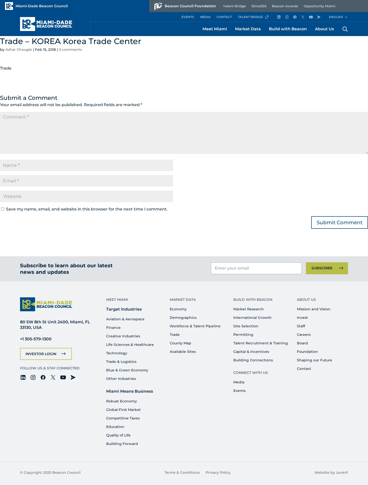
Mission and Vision (313, 309)
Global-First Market (123, 409)
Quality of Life (118, 435)
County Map (180, 343)
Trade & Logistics (121, 361)
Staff (301, 326)
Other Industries (121, 378)
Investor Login (41, 354)
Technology (116, 353)
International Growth (252, 317)
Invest (302, 317)
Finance (113, 327)
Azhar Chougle (19, 49)
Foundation (307, 351)
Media (238, 382)
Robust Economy (121, 401)
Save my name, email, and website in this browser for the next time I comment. (87, 209)
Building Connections (253, 360)
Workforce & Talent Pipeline (195, 326)
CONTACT (224, 17)
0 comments (70, 49)
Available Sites (183, 351)
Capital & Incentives (251, 351)
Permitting (243, 334)
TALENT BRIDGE (250, 17)
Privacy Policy (218, 472)
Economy (178, 309)
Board (302, 343)
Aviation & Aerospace (125, 319)
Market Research (248, 309)
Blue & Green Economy (127, 370)
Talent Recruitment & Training (260, 343)
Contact (304, 368)
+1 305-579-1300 (36, 339)
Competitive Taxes (123, 418)
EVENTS (187, 17)
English (336, 17)
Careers (304, 334)
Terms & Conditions (182, 472)
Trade (175, 334)
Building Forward (122, 443)
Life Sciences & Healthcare (130, 344)
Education (115, 426)
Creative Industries (123, 336)
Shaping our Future (314, 360)
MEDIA (205, 17)
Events (239, 390)
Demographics (183, 317)
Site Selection (245, 326)
